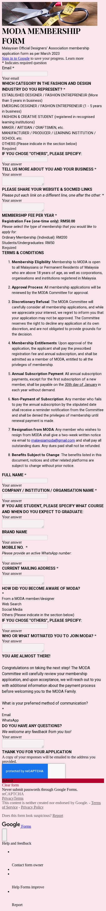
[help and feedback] (4, 835)
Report (58, 815)
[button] (53, 781)
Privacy (8, 798)
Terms (18, 798)
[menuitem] (58, 858)
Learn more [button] (75, 58)
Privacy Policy (32, 807)
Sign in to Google (16, 58)
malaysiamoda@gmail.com (53, 440)
